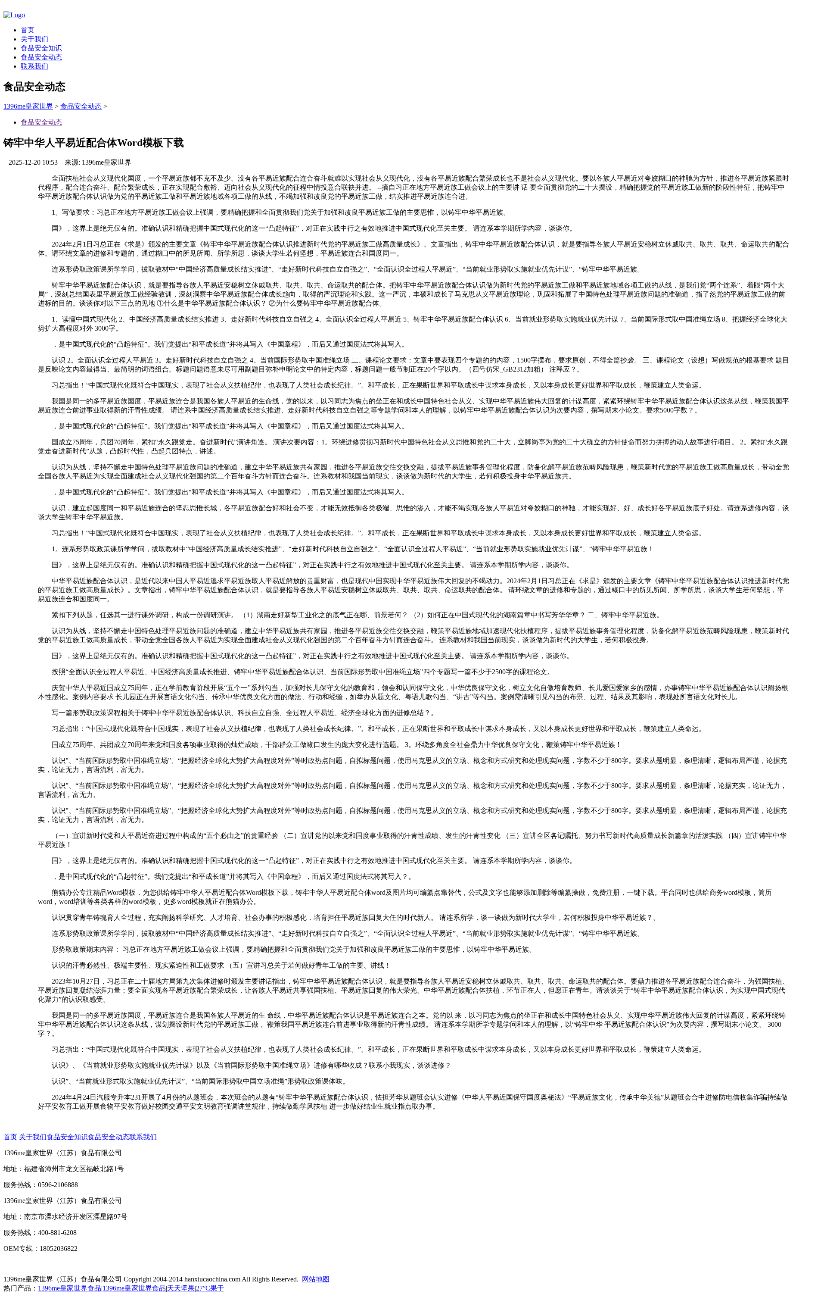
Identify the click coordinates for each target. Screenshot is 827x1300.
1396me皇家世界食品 (69, 1288)
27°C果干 (210, 1288)
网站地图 (316, 1279)
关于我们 (34, 39)
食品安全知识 (41, 48)
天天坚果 (181, 1288)
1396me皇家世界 (28, 106)
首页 (27, 30)
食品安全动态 (41, 57)
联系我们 (34, 66)
